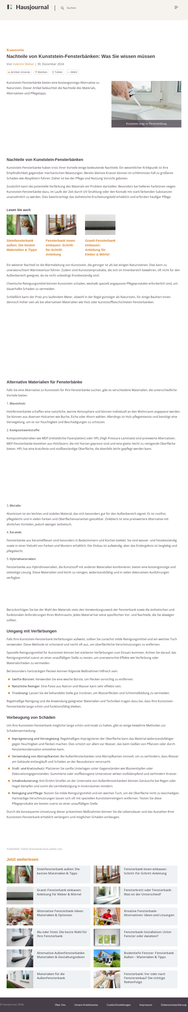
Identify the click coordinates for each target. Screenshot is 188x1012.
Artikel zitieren (20, 72)
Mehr (74, 72)
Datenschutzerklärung (173, 1004)
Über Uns (60, 1004)
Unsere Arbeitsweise (86, 1004)
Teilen (58, 72)
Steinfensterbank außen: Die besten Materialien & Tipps (22, 245)
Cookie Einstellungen (119, 1004)
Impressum (146, 1004)
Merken (42, 72)
